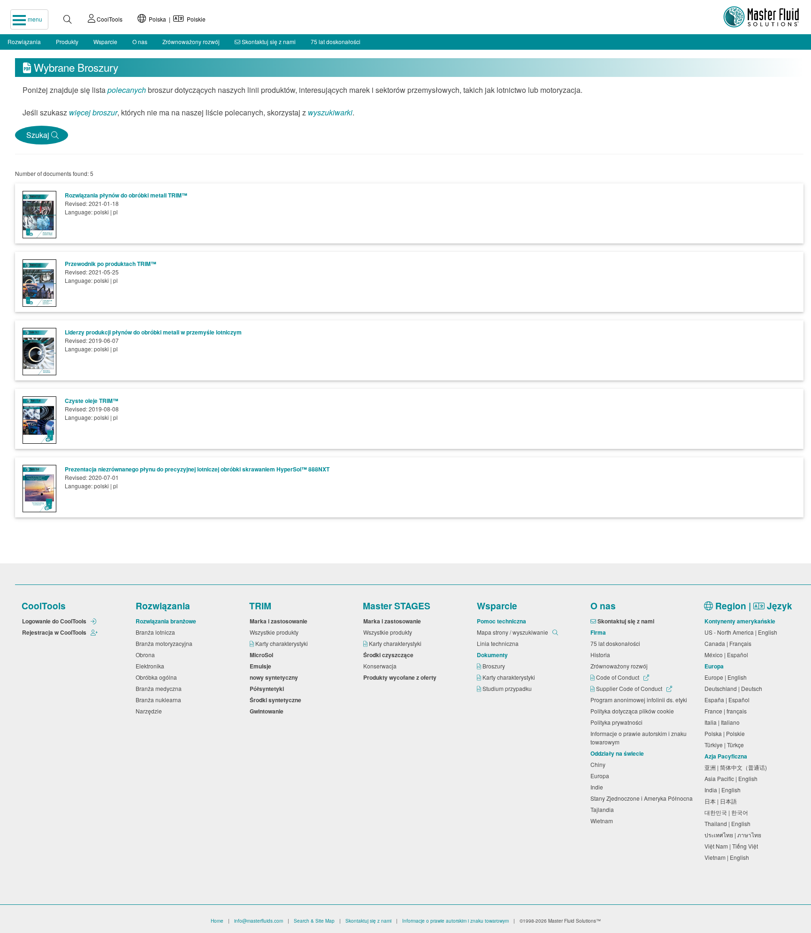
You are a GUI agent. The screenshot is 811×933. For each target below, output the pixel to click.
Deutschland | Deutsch (734, 688)
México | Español (727, 655)
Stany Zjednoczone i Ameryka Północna (643, 798)
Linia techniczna (499, 643)
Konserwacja (381, 666)
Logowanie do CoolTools (55, 621)
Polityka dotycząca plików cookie (633, 711)
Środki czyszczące (389, 655)
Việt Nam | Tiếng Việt (732, 846)
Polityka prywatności (617, 722)
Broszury (494, 666)
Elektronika (151, 666)
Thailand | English (728, 823)
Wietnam (603, 821)
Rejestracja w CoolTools (55, 632)
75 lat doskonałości (335, 42)
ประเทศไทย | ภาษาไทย (734, 835)
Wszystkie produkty (275, 632)
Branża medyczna (160, 688)
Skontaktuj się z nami (268, 42)
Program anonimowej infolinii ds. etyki (640, 700)
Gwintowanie (268, 711)
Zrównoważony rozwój (191, 42)
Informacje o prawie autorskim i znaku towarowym (638, 737)
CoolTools (108, 19)
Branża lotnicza (157, 632)
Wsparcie (105, 42)
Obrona (147, 655)
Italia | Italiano (723, 722)
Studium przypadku (508, 688)
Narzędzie (150, 711)
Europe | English (727, 677)
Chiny (599, 764)
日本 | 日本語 (722, 801)
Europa (601, 776)
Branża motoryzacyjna (165, 643)
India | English (723, 790)
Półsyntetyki (268, 688)
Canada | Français (729, 643)
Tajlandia (603, 809)
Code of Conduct (618, 677)
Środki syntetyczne (277, 700)
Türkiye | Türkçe (725, 745)
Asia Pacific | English (732, 778)
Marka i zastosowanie (280, 621)
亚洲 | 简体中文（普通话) (737, 767)
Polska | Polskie (176, 19)
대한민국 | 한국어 (727, 812)
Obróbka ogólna (158, 677)
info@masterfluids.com (258, 921)
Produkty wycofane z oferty (401, 677)
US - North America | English (742, 632)
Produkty (67, 42)
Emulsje (262, 666)
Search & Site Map (314, 921)
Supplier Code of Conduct (629, 688)
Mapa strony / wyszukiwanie (513, 632)
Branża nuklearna (160, 700)
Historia (601, 655)
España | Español (728, 700)
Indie (598, 787)
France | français (727, 711)
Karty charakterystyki (282, 643)
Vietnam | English (728, 857)
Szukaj (37, 134)
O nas (139, 42)
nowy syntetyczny (275, 677)
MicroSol (263, 655)
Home (217, 921)
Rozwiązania (24, 42)
